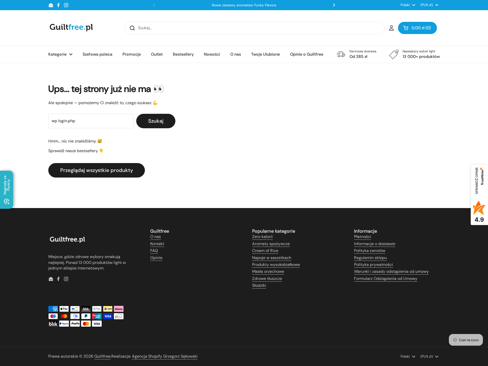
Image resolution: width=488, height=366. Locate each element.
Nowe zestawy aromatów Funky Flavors (244, 5)
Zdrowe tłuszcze (267, 278)
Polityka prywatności (373, 264)
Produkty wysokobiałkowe (276, 264)
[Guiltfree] (71, 28)
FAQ (154, 250)
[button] (417, 28)
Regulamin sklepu (370, 257)
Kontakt (157, 243)
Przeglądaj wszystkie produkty (96, 170)
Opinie (156, 257)
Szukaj (155, 121)
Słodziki (259, 285)
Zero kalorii (262, 236)
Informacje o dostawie (374, 243)
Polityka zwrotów (369, 250)
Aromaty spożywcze (271, 243)
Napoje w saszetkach (271, 257)
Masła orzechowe (268, 271)
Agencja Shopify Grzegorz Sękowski (164, 356)
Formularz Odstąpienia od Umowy (385, 278)
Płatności (362, 236)
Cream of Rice (265, 250)
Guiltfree (102, 356)
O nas (155, 236)
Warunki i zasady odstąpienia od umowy (391, 271)
